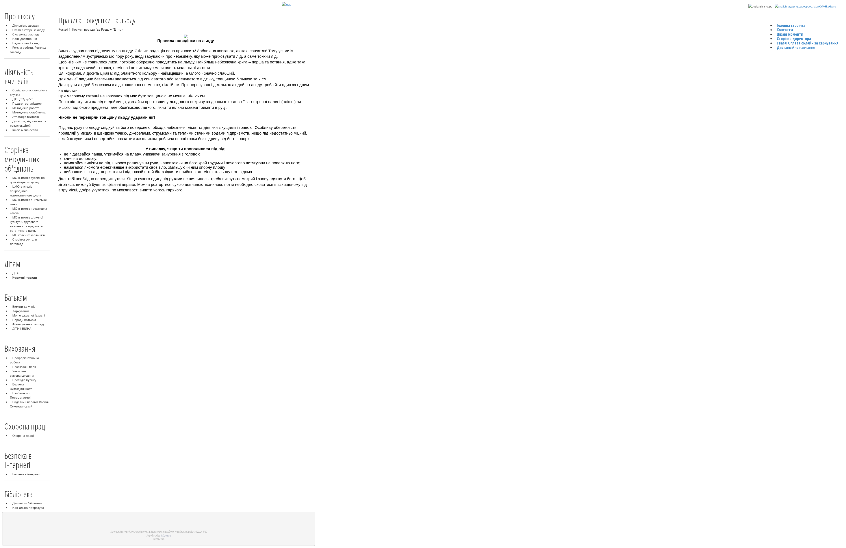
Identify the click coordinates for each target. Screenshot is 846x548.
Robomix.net (166, 535)
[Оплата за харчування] (805, 6)
